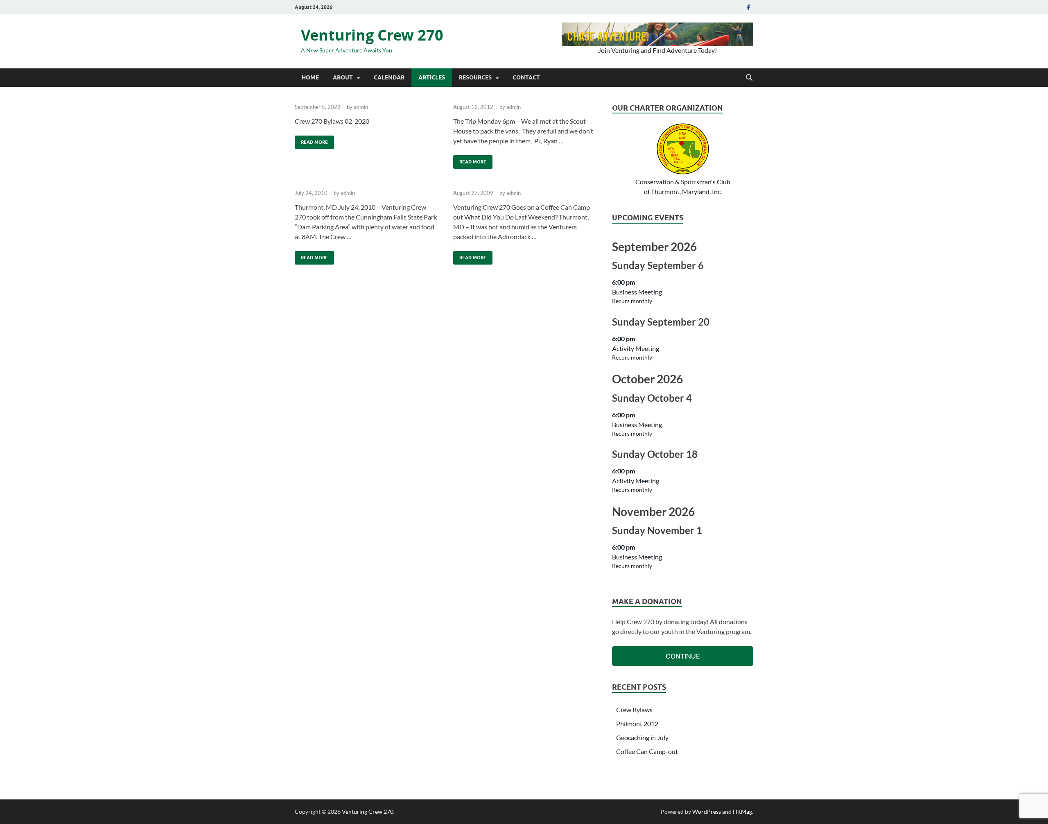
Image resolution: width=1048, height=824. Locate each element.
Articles (431, 77)
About (343, 77)
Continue (683, 656)
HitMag (742, 811)
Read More (311, 140)
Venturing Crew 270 (372, 35)
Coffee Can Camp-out (647, 751)
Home (310, 77)
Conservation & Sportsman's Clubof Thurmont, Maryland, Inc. (682, 186)
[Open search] (749, 77)
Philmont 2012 (637, 723)
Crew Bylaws (634, 709)
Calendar (389, 77)
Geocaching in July (642, 737)
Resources (475, 77)
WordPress (706, 811)
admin (361, 107)
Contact (526, 77)
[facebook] (748, 7)
